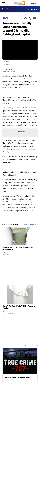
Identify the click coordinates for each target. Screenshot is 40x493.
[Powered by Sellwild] (35, 346)
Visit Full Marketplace (31, 224)
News (5, 18)
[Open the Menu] (3, 3)
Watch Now (34, 3)
